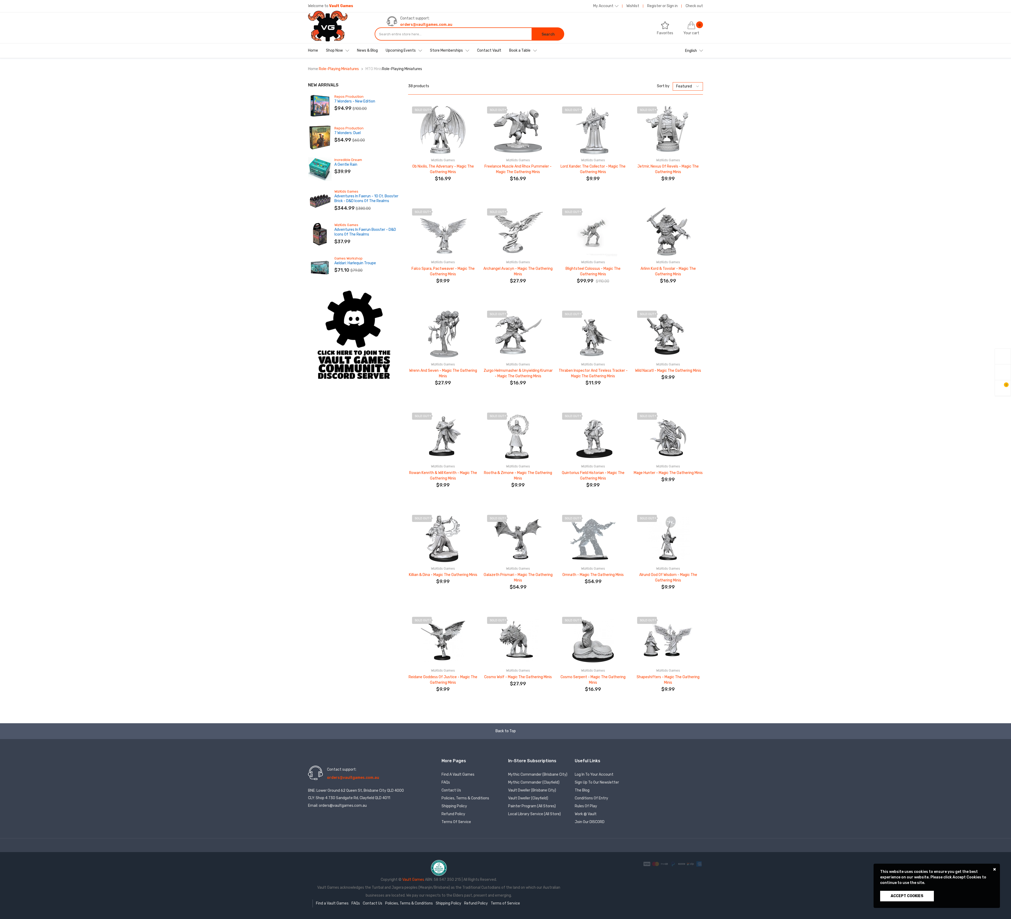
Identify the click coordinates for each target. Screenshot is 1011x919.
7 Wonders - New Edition (354, 101)
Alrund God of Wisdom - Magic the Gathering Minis (668, 578)
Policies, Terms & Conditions (465, 798)
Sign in (672, 6)
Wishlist (632, 6)
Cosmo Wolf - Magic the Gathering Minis (518, 677)
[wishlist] (1003, 372)
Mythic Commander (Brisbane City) (537, 774)
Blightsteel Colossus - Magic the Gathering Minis (593, 271)
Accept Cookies (907, 896)
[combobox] (453, 34)
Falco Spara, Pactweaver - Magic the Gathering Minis (443, 271)
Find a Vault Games (458, 774)
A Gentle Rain (345, 164)
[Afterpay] (682, 864)
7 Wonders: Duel (347, 133)
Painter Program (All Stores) (532, 806)
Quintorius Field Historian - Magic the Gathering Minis (593, 476)
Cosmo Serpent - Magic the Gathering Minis (593, 680)
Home (313, 50)
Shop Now (334, 50)
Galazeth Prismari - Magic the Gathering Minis (518, 578)
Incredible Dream (348, 160)
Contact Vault (489, 50)
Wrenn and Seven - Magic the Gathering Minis (443, 373)
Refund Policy (453, 814)
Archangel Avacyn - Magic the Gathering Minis (518, 271)
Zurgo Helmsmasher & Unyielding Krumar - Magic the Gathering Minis (518, 373)
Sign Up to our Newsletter (597, 782)
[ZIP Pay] (690, 864)
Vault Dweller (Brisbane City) (532, 790)
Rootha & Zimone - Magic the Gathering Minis (518, 476)
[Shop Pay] (664, 864)
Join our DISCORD (589, 822)
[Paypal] (673, 864)
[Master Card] (656, 864)
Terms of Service (456, 822)
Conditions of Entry (591, 798)
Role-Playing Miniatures (339, 69)
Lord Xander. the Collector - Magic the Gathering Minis (593, 169)
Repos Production (349, 97)
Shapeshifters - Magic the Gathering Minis (668, 680)
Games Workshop (348, 258)
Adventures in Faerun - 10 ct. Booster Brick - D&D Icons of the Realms (366, 198)
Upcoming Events (401, 50)
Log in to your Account (594, 774)
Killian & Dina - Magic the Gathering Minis (443, 575)
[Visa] (647, 864)
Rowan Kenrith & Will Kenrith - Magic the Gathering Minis (443, 476)
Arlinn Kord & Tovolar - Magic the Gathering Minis (668, 271)
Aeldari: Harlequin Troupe (355, 263)
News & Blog (367, 50)
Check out (694, 6)
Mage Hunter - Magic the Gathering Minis (668, 473)
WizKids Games (346, 191)
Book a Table (520, 50)
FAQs (446, 782)
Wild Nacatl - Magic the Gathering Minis (668, 370)
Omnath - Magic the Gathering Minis (593, 575)
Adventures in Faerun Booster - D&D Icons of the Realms (365, 232)
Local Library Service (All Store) (534, 814)
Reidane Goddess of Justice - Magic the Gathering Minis (443, 680)
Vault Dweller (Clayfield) (528, 798)
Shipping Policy (454, 806)
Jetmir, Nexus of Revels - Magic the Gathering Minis (668, 169)
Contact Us (451, 790)
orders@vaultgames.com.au (426, 24)
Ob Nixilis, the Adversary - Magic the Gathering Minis (443, 169)
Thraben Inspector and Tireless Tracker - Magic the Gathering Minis (593, 373)
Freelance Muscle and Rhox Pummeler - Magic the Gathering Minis (518, 169)
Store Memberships (446, 50)
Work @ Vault (586, 814)
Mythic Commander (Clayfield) (533, 782)
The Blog (582, 790)
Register (654, 6)
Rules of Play (586, 806)
